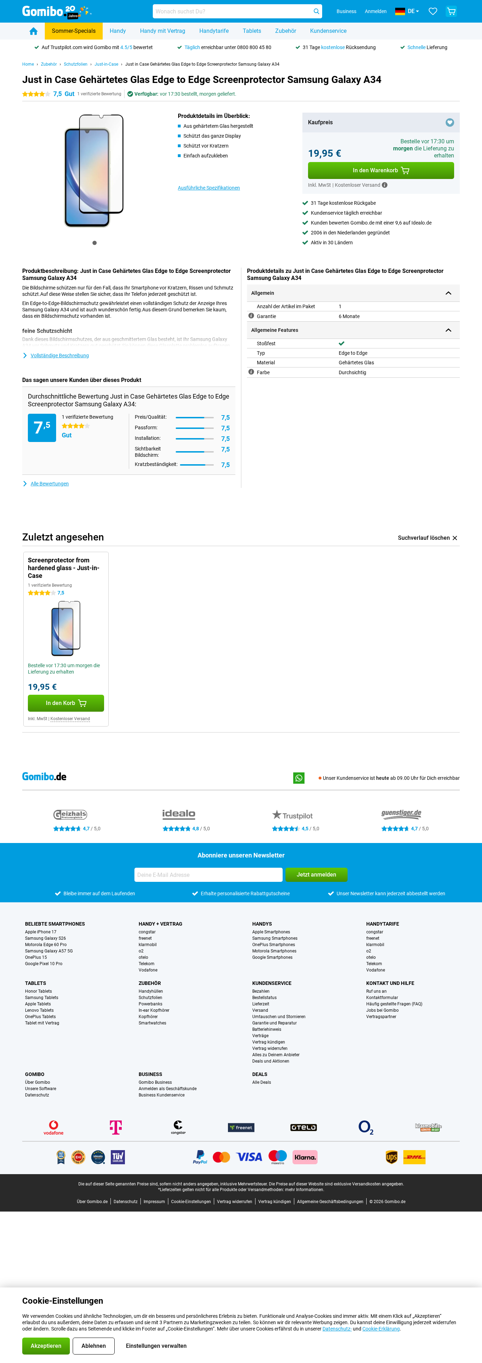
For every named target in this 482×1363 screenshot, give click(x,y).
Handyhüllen (151, 991)
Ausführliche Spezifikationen (209, 188)
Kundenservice (328, 31)
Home (28, 64)
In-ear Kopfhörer (154, 1010)
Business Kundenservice (162, 1095)
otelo (143, 957)
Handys (262, 924)
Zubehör (285, 31)
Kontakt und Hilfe (390, 983)
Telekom (147, 963)
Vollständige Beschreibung (60, 355)
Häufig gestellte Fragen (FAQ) (394, 1004)
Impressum (154, 1201)
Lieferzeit (260, 1004)
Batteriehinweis (266, 1029)
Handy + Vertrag (160, 924)
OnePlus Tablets (40, 1016)
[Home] (33, 31)
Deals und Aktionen (270, 1061)
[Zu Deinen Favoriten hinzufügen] (450, 122)
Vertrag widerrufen (270, 1048)
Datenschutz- (337, 1329)
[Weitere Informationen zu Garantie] (251, 315)
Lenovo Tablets (39, 1010)
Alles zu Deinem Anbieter (276, 1054)
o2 (141, 951)
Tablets (252, 31)
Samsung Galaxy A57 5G (49, 951)
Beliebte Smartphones (55, 924)
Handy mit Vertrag (162, 31)
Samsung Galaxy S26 (45, 938)
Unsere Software (40, 1088)
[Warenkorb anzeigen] (451, 11)
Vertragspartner (381, 1016)
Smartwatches (152, 1023)
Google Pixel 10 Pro (43, 963)
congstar (147, 931)
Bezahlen (261, 991)
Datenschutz (37, 1095)
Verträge (260, 1035)
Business (150, 1074)
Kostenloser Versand (70, 718)
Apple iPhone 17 (40, 931)
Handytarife (214, 31)
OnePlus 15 (36, 957)
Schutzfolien (76, 64)
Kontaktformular (382, 997)
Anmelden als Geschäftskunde (168, 1088)
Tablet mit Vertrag (42, 1023)
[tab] (94, 243)
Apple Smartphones (271, 931)
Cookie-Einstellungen (191, 1201)
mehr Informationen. (304, 1189)
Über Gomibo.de (92, 1201)
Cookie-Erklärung (381, 1329)
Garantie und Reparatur (274, 1023)
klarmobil (148, 944)
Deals (259, 1074)
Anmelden (376, 11)
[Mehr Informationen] (384, 185)
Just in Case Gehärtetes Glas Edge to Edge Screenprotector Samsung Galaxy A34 (202, 64)
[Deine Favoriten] (432, 11)
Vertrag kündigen (268, 1042)
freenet (145, 938)
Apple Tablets (38, 1004)
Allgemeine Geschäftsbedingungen (330, 1201)
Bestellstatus (264, 997)
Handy (118, 31)
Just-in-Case (106, 64)
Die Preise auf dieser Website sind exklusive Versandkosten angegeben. (336, 1184)
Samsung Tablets (41, 997)
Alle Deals (261, 1082)
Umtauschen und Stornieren (279, 1016)
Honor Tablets (38, 991)
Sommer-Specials (74, 31)
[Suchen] (316, 11)
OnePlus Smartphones (273, 944)
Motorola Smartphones (274, 951)
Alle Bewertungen (50, 483)
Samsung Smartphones (274, 938)
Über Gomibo (37, 1082)
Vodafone (148, 970)
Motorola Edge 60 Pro (46, 944)
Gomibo (34, 1074)
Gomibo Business (155, 1082)
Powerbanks (150, 1004)
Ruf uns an (376, 991)
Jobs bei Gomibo (382, 1010)
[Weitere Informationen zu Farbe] (251, 372)
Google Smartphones (272, 957)
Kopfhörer (148, 1016)
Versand (260, 1010)
